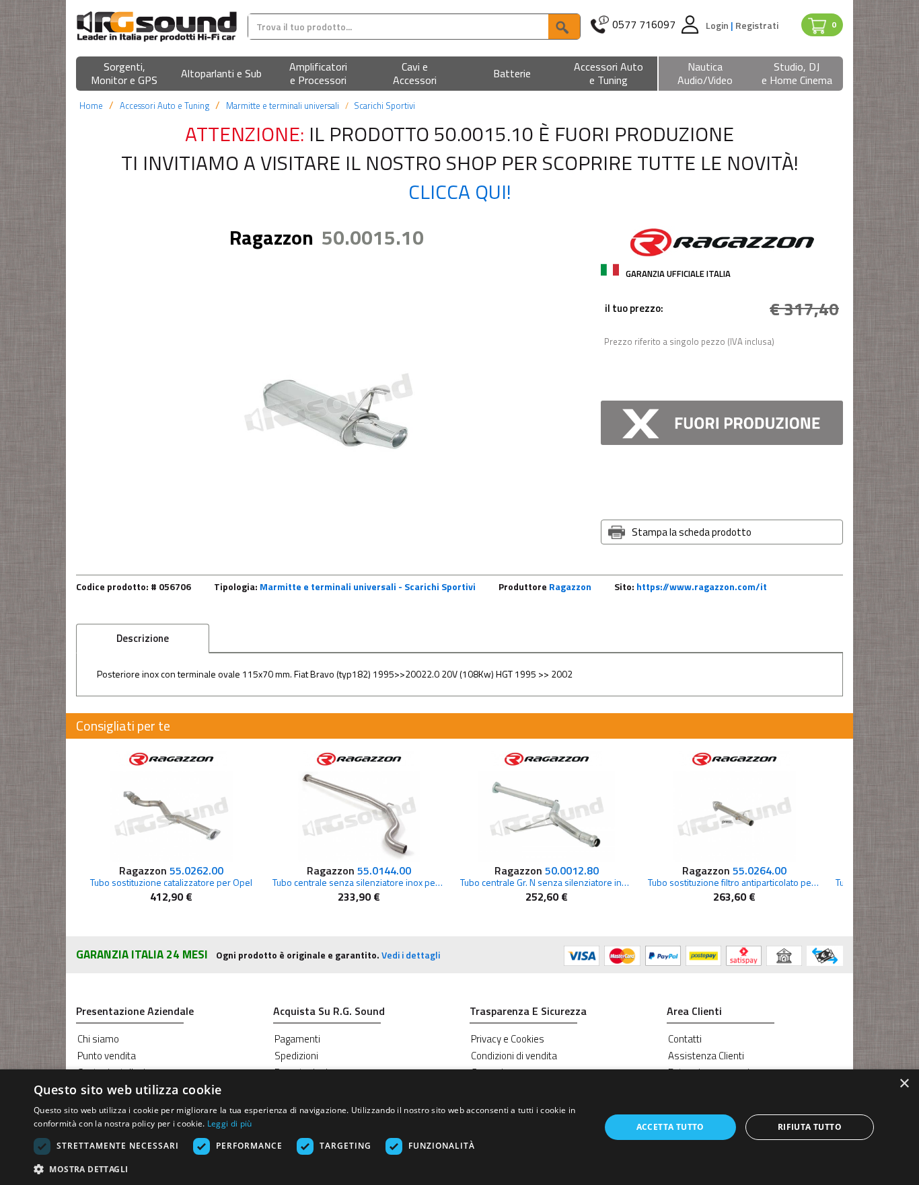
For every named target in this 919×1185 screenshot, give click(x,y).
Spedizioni (296, 1055)
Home (91, 105)
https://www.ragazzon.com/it (701, 586)
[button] (124, 74)
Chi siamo (98, 1039)
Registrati (756, 25)
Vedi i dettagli (410, 955)
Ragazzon (570, 586)
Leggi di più (229, 1123)
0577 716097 (643, 24)
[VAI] (564, 26)
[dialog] (459, 1127)
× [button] (904, 1084)
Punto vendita (106, 1055)
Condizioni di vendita (514, 1055)
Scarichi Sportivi (384, 105)
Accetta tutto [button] (670, 1127)
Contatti (685, 1039)
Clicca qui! (459, 191)
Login (718, 25)
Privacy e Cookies (507, 1039)
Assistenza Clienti (706, 1055)
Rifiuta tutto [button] (810, 1127)
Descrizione (142, 638)
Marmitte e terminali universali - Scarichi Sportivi (368, 586)
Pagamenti (297, 1039)
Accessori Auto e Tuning (164, 105)
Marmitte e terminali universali (282, 105)
